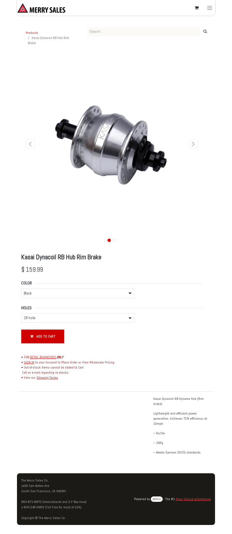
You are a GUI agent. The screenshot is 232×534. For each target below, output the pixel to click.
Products (32, 32)
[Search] (205, 31)
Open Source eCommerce (193, 499)
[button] (30, 143)
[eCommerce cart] (196, 8)
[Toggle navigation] (209, 7)
